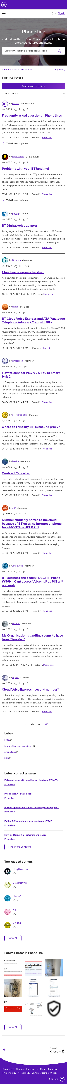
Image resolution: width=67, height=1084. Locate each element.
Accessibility (24, 1073)
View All (12, 938)
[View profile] (5, 104)
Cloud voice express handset (23, 272)
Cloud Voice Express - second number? (30, 689)
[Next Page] (53, 724)
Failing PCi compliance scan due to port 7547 (28, 821)
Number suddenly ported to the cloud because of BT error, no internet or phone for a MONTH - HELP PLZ (32, 524)
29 (46, 724)
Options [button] (59, 70)
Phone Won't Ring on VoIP (18, 794)
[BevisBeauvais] (17, 887)
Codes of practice (48, 1069)
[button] (13, 967)
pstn (6, 758)
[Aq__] (12, 914)
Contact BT (8, 1069)
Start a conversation (33, 86)
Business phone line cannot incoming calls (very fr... (31, 808)
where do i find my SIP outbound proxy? (31, 427)
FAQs (7, 740)
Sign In (61, 13)
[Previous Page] (14, 724)
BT (62, 1079)
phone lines (10, 752)
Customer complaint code (44, 1073)
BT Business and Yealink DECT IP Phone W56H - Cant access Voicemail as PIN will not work (32, 582)
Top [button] (4, 1049)
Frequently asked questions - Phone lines (32, 116)
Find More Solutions (19, 847)
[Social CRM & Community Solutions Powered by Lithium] (57, 1051)
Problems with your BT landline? (25, 169)
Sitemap (20, 1069)
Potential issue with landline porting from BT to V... (31, 780)
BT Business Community (18, 69)
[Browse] (3, 13)
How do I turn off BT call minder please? (25, 835)
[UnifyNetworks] (17, 874)
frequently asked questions (17, 746)
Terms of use (32, 1069)
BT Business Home (4, 4)
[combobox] (33, 51)
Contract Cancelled (16, 473)
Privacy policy (9, 1073)
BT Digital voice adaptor (19, 226)
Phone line (47, 138)
